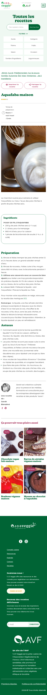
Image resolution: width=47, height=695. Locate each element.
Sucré (10, 73)
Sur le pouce (33, 73)
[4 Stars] (6, 99)
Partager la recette (36, 86)
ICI (25, 298)
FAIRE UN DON (16, 591)
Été (19, 76)
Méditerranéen (20, 73)
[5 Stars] (7, 99)
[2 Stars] (3, 99)
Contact (10, 562)
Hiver (24, 76)
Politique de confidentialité (34, 684)
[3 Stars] (4, 99)
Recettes (10, 566)
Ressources (11, 554)
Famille (4, 76)
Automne (13, 76)
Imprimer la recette (13, 86)
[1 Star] (2, 99)
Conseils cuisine (13, 550)
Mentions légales (9, 684)
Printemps (31, 76)
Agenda (10, 558)
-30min (4, 73)
